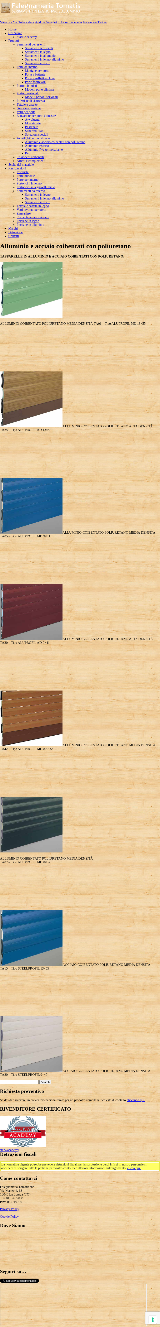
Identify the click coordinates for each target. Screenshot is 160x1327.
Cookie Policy (9, 1216)
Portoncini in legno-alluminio (36, 187)
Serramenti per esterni (31, 44)
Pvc (27, 153)
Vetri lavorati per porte (31, 209)
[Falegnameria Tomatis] (40, 15)
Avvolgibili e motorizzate (33, 138)
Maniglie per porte (37, 70)
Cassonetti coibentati (30, 157)
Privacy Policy (9, 1209)
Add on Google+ (46, 22)
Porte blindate (26, 176)
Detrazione (15, 232)
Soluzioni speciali (36, 134)
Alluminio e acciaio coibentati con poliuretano (55, 142)
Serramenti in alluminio (40, 55)
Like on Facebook (70, 22)
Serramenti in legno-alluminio (44, 59)
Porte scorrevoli (35, 82)
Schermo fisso (34, 131)
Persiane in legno (28, 221)
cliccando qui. (136, 1100)
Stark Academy (27, 37)
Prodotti (13, 40)
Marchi (13, 228)
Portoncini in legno (29, 183)
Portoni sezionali (28, 93)
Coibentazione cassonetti (33, 217)
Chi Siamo (15, 33)
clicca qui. (134, 1168)
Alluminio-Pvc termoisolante (44, 149)
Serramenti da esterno (31, 191)
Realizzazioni (17, 168)
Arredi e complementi (31, 161)
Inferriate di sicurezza (31, 100)
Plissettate (31, 127)
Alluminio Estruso (37, 146)
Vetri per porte (26, 112)
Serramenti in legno (38, 52)
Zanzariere (24, 213)
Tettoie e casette (27, 104)
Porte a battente (35, 74)
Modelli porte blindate (39, 89)
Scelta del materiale (21, 164)
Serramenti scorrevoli (39, 48)
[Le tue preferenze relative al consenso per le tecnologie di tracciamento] (153, 1320)
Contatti (13, 236)
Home (12, 29)
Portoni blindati (27, 85)
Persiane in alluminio (30, 224)
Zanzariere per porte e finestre (36, 115)
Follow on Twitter (95, 22)
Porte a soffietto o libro (40, 78)
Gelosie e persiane (29, 108)
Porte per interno (28, 179)
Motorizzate (33, 123)
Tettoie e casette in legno (33, 206)
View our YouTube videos (17, 22)
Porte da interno (27, 67)
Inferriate (23, 172)
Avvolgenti (32, 119)
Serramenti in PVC (37, 63)
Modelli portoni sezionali (41, 97)
